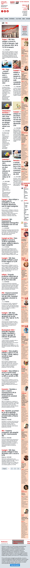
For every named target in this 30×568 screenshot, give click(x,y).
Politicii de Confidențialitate (20, 555)
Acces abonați (4, 8)
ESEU (23, 19)
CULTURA (18, 19)
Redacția (26, 1)
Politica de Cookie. (15, 563)
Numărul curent (12, 2)
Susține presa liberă (24, 30)
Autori (22, 1)
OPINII (6, 19)
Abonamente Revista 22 (4, 6)
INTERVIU (12, 19)
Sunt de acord (15, 565)
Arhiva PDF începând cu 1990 (4, 3)
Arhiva (17, 1)
